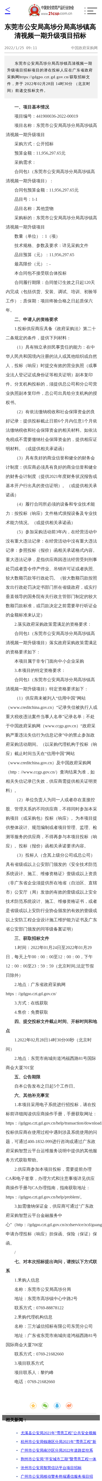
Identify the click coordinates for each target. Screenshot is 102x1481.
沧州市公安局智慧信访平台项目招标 (51, 1468)
